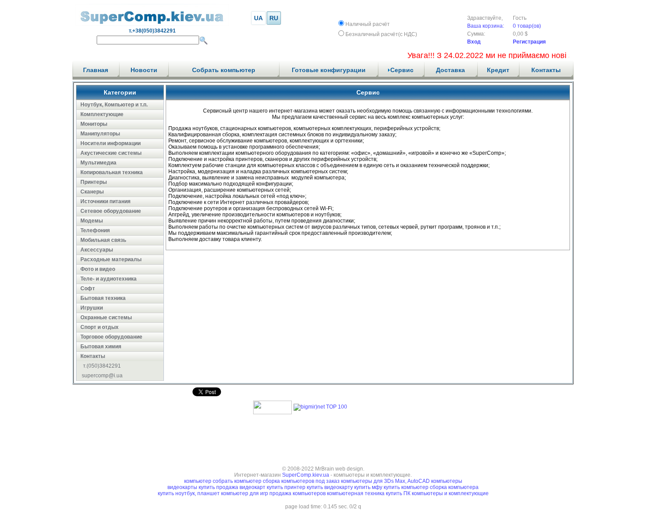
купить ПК (399, 493)
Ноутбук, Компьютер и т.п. (114, 105)
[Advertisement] (323, 437)
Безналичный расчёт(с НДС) (381, 34)
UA (258, 18)
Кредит (498, 69)
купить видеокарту (330, 487)
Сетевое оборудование (110, 211)
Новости (144, 69)
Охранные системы (106, 317)
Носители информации (110, 143)
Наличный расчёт (367, 24)
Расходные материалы (111, 259)
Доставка (450, 69)
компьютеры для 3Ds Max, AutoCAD (385, 481)
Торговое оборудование (111, 337)
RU (273, 18)
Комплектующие (101, 114)
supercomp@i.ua (102, 375)
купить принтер (286, 487)
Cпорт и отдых (99, 327)
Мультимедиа (98, 163)
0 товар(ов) (527, 26)
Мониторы (93, 124)
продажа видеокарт (240, 487)
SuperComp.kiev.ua (305, 475)
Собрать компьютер (223, 69)
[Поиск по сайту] (203, 40)
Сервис (402, 69)
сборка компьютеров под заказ (301, 481)
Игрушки (91, 308)
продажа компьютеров (298, 493)
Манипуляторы (100, 134)
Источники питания (105, 201)
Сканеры (92, 192)
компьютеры (446, 481)
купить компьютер (407, 487)
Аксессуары (96, 250)
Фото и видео (97, 269)
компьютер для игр (245, 493)
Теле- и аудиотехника (108, 279)
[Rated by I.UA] (272, 412)
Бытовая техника (103, 298)
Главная (95, 69)
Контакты (546, 69)
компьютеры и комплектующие (450, 493)
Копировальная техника (111, 172)
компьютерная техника (356, 493)
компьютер (197, 481)
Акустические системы (111, 153)
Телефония (95, 230)
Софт (87, 288)
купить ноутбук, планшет (189, 493)
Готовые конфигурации (329, 69)
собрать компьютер (237, 481)
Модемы (91, 221)
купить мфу (368, 487)
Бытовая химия (100, 346)
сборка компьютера (454, 487)
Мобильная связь (103, 240)
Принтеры (93, 182)
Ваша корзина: (485, 26)
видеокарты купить (191, 487)
